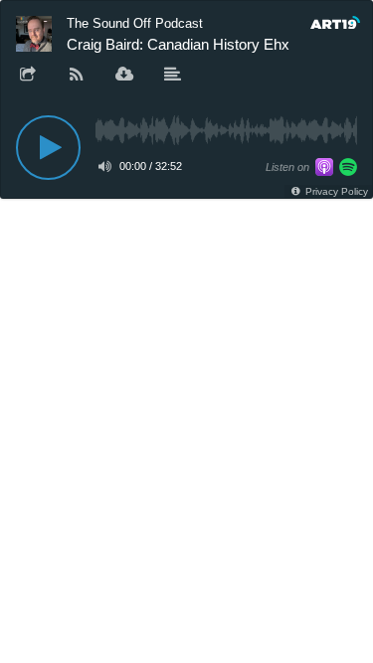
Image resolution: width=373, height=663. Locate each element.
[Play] (48, 147)
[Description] (173, 75)
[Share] (28, 75)
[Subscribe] (76, 75)
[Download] (124, 75)
